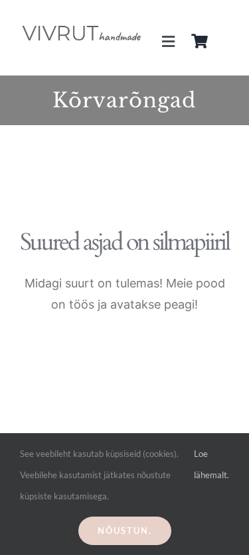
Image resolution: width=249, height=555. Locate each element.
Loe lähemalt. (211, 464)
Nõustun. (125, 530)
